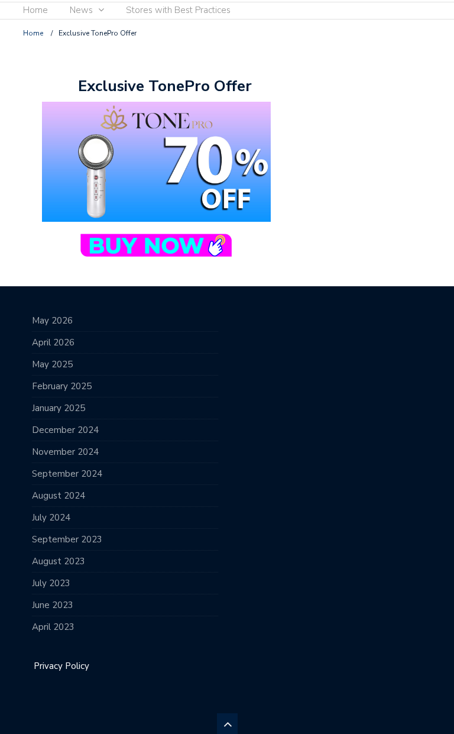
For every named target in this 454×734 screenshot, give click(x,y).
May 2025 (52, 364)
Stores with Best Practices (178, 10)
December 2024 (65, 430)
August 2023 (58, 561)
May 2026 (52, 320)
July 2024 (51, 517)
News (81, 10)
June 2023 (52, 605)
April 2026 (53, 342)
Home (35, 10)
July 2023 (51, 583)
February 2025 (62, 386)
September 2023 (67, 539)
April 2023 (53, 627)
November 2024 (65, 452)
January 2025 (58, 408)
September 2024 (67, 474)
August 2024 (58, 496)
